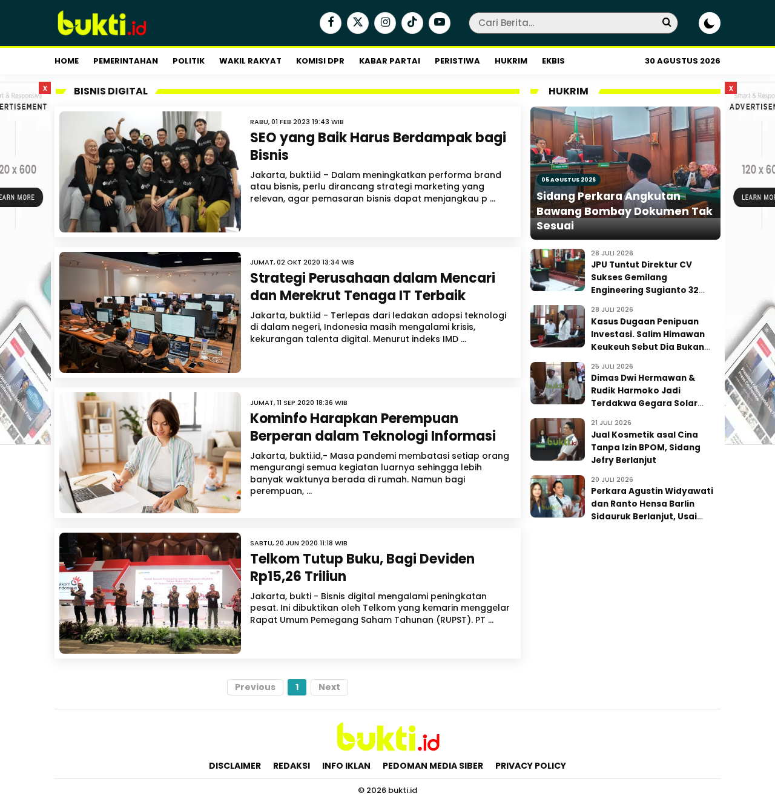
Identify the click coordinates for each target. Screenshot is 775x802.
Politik (189, 61)
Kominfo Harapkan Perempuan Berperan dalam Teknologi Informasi (373, 427)
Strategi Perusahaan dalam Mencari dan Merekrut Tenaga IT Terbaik (372, 287)
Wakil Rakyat (250, 61)
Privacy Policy (530, 766)
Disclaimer (235, 766)
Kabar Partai (389, 61)
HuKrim (511, 61)
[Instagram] (383, 24)
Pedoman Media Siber (433, 766)
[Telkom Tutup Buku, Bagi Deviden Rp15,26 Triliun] (150, 593)
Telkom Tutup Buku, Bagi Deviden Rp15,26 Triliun (362, 568)
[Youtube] (438, 24)
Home (66, 61)
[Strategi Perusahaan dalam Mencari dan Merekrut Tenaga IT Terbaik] (150, 312)
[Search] (666, 22)
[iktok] (410, 24)
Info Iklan (346, 766)
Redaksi (291, 766)
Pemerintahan (125, 61)
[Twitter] (356, 24)
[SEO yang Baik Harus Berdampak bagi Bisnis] (150, 171)
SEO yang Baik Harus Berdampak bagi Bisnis (378, 146)
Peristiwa (457, 61)
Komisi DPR (320, 61)
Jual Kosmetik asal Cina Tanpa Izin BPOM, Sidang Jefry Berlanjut (646, 447)
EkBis (553, 61)
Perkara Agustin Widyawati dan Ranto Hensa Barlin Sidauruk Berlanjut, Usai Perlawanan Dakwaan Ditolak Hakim (652, 516)
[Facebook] (329, 24)
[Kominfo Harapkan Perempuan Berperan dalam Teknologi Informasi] (150, 452)
